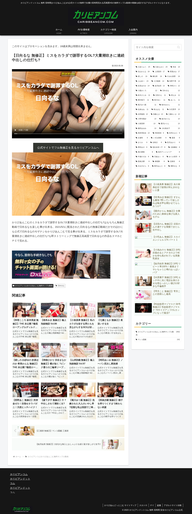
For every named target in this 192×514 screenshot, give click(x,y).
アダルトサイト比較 (173, 505)
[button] (178, 47)
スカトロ (143, 505)
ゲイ (152, 505)
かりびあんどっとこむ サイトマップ (120, 505)
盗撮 (159, 505)
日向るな (61, 286)
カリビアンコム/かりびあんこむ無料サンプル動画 (34, 286)
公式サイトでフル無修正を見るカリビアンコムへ (68, 147)
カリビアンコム (19, 474)
